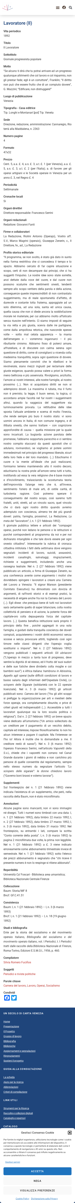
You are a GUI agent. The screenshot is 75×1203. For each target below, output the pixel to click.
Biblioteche (9, 1046)
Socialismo (53, 985)
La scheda (9, 1077)
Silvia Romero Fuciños (17, 962)
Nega (37, 1181)
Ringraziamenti (11, 1055)
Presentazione (11, 1026)
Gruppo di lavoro (12, 1036)
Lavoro (31, 985)
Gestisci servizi (12, 1162)
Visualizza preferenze (37, 1190)
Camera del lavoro (14, 985)
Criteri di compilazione (15, 1092)
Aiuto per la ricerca (13, 1082)
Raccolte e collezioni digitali (18, 1113)
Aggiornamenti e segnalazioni (19, 1051)
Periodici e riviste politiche (19, 974)
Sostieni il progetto (13, 1060)
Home (6, 1021)
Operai (41, 985)
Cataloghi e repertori (14, 1118)
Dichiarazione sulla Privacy (44, 1198)
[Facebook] (64, 7)
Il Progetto (9, 1031)
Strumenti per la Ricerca (16, 1108)
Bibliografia (9, 1041)
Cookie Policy (22, 1198)
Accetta (37, 1171)
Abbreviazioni (10, 1087)
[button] (70, 1132)
